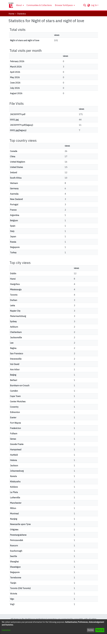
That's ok (99, 630)
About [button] (19, 5)
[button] (84, 5)
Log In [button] (94, 5)
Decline (91, 630)
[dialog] (53, 626)
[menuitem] (20, 5)
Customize (6, 630)
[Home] (10, 5)
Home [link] (11, 13)
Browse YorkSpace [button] (64, 5)
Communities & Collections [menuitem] (39, 5)
